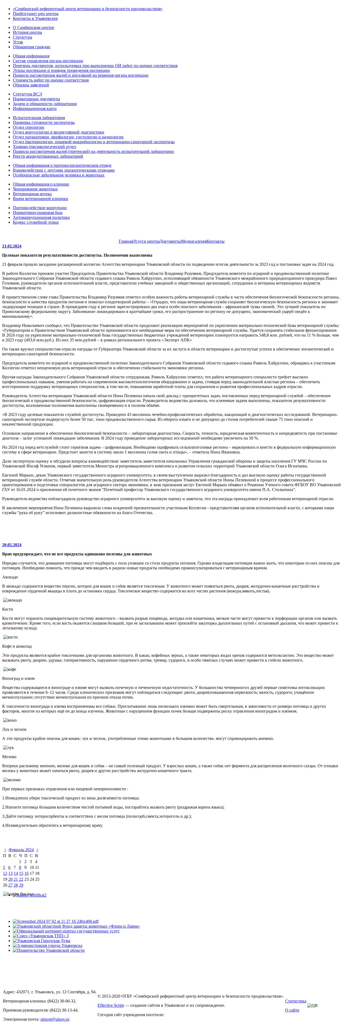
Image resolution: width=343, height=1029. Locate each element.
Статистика (295, 1001)
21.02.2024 (11, 246)
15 (21, 873)
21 (16, 879)
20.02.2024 (11, 545)
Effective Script (111, 1005)
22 (21, 879)
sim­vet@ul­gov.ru (54, 1019)
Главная (126, 241)
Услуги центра (146, 241)
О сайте (292, 1010)
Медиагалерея (194, 241)
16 (26, 873)
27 (10, 885)
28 (16, 885)
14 (16, 873)
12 (5, 873)
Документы (170, 241)
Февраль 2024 (21, 849)
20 (10, 879)
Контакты (216, 241)
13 (10, 873)
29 (21, 885)
